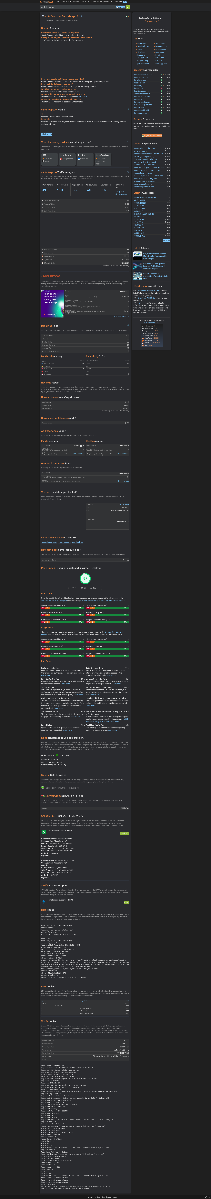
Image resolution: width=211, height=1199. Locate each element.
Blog (103, 1197)
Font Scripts (65, 155)
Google (53, 775)
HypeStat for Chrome (153, 136)
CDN (44, 155)
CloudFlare (48, 159)
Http (48, 909)
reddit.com (160, 52)
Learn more (45, 675)
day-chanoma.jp (140, 80)
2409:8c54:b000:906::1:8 (144, 214)
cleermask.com (65, 542)
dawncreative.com (141, 77)
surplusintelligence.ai (142, 94)
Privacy (108, 1197)
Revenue (50, 382)
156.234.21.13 (139, 217)
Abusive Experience (56, 463)
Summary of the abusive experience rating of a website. (62, 468)
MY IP (125, 2)
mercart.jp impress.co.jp (144, 157)
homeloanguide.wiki (141, 110)
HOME (58, 2)
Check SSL (124, 833)
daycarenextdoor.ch (142, 102)
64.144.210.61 (139, 233)
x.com (139, 49)
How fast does (61, 549)
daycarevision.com (141, 113)
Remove (141, 303)
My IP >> (166, 240)
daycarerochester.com (143, 75)
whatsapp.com (161, 64)
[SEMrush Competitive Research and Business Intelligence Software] (51, 276)
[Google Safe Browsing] (42, 787)
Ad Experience (53, 431)
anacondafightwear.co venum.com (148, 176)
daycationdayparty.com (143, 105)
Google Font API (68, 159)
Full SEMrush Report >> (121, 316)
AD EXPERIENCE (94, 2)
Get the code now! (151, 323)
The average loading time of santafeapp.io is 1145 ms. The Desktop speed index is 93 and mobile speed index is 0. (84, 554)
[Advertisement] (85, 60)
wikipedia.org (142, 61)
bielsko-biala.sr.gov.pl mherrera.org (149, 167)
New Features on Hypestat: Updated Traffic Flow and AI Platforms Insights (154, 266)
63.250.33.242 (139, 208)
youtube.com (161, 43)
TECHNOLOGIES (117, 2)
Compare (121, 7)
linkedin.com (160, 55)
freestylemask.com (49, 542)
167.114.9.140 (139, 228)
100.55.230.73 (139, 236)
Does (62, 737)
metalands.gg (77, 542)
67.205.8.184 (82, 97)
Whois (49, 1021)
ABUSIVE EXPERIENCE (106, 2)
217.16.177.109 (139, 222)
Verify (54, 885)
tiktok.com (141, 52)
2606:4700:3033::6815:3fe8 (145, 197)
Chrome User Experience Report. (54, 600)
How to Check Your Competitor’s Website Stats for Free (156, 276)
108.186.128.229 (140, 203)
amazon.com (161, 49)
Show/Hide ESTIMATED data (149, 291)
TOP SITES (64, 2)
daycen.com (138, 88)
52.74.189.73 (138, 225)
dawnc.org (138, 86)
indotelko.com (139, 83)
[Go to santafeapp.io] (81, 16)
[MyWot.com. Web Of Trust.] (44, 796)
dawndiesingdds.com (142, 91)
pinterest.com (143, 64)
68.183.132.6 (138, 211)
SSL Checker (62, 816)
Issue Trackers (102, 155)
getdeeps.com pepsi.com (145, 181)
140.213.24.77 (139, 230)
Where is (59, 492)
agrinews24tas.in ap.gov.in (145, 178)
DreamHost (84, 159)
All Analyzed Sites (94, 1197)
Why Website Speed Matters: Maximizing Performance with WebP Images (154, 256)
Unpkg (47, 161)
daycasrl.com (139, 108)
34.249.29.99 (139, 206)
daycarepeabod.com (142, 97)
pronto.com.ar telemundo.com (147, 170)
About (115, 1197)
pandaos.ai (138, 99)
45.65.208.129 (139, 200)
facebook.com (143, 46)
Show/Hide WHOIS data (147, 298)
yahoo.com (160, 58)
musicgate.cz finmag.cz (144, 173)
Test (127, 902)
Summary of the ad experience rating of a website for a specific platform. (68, 436)
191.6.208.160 (139, 219)
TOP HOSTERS (85, 2)
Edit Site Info (47, 134)
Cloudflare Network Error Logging (100, 161)
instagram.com (161, 46)
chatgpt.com (142, 58)
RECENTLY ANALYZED (74, 2)
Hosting (81, 155)
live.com (159, 61)
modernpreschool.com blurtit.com (148, 154)
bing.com (141, 55)
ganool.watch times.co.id (145, 162)
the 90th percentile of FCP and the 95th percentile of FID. (103, 600)
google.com (142, 43)
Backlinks (50, 325)
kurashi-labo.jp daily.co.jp (144, 148)
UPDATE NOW (152, 22)
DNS (48, 986)
